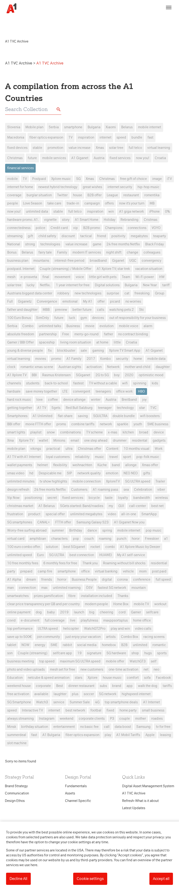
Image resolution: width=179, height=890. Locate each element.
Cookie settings (90, 878)
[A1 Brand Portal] (10, 8)
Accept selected (123, 531)
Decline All (18, 878)
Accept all (161, 878)
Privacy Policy (46, 371)
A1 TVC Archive (19, 63)
